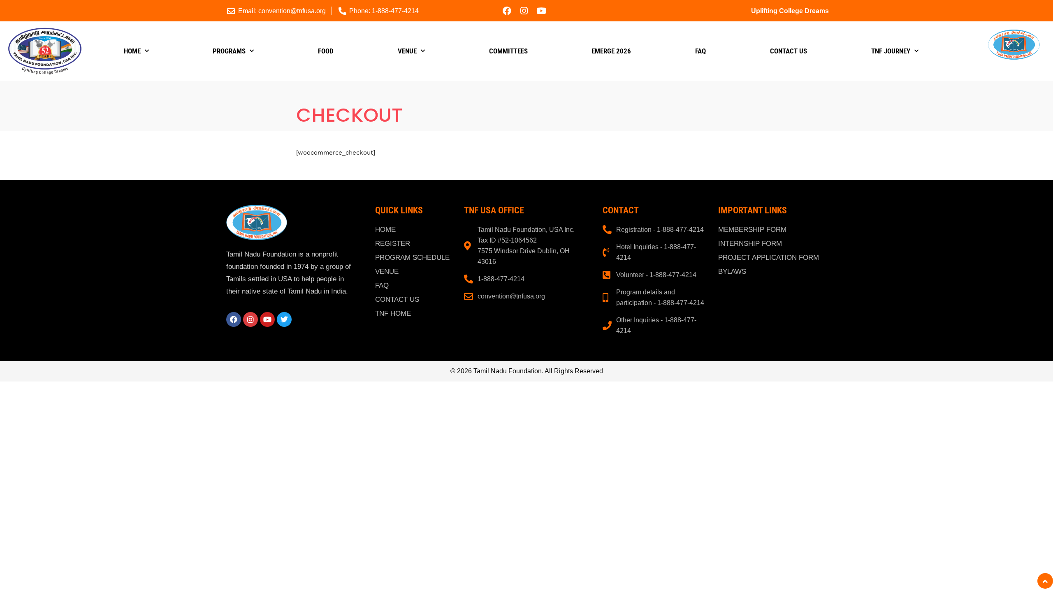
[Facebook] (506, 10)
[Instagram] (524, 10)
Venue (407, 51)
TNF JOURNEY (890, 51)
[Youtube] (541, 10)
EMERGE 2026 (611, 51)
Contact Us (788, 51)
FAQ (700, 51)
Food (326, 51)
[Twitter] (284, 319)
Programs (229, 51)
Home (132, 51)
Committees (508, 51)
